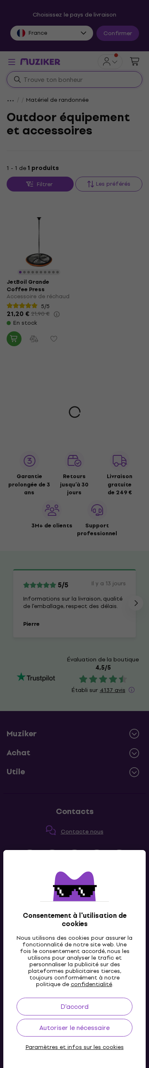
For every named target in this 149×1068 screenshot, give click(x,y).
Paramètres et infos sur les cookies (75, 1047)
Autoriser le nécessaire (74, 1028)
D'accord (74, 1006)
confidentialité (91, 984)
